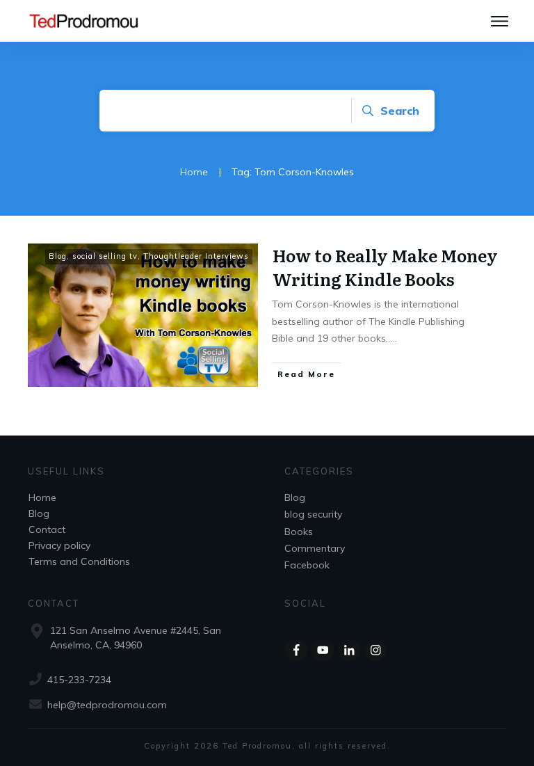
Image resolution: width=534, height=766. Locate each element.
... (394, 338)
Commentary (314, 548)
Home (42, 497)
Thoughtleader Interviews (196, 256)
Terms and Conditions (79, 561)
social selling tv (105, 256)
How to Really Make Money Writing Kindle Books (385, 267)
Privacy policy (59, 545)
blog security (313, 514)
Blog (58, 256)
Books (298, 531)
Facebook (307, 565)
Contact (47, 529)
